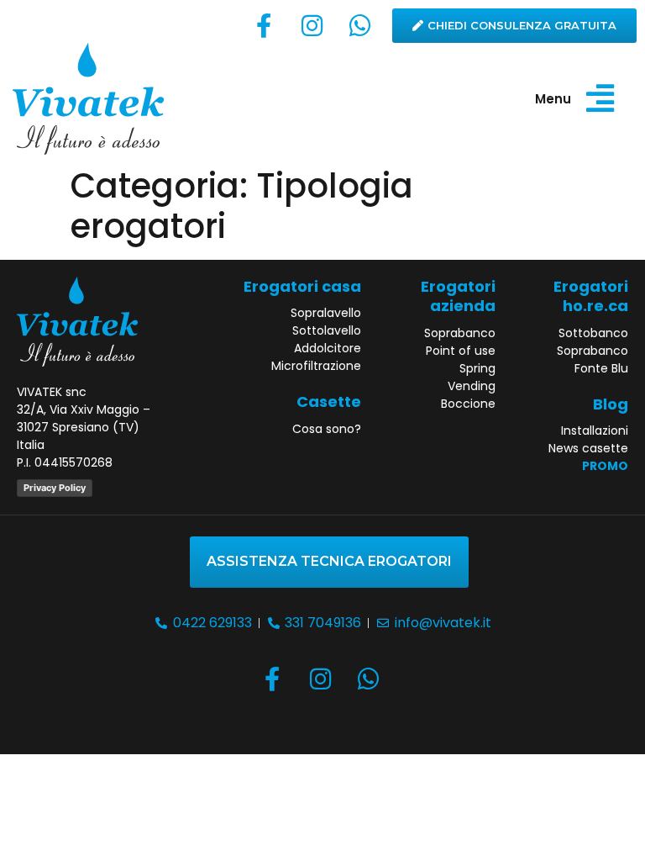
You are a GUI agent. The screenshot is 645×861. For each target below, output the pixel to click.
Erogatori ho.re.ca (590, 296)
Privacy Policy (55, 488)
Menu (553, 99)
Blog (610, 404)
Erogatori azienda (458, 296)
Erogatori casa (302, 286)
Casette (328, 401)
